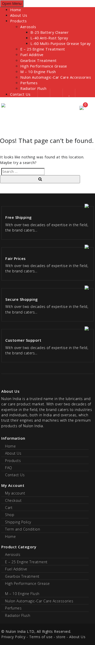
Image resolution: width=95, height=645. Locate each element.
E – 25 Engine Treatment (42, 49)
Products (18, 21)
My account (15, 493)
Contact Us (15, 474)
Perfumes (28, 82)
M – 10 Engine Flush (38, 71)
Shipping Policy (18, 522)
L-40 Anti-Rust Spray (49, 38)
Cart (8, 507)
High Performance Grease (43, 66)
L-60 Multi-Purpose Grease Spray (60, 43)
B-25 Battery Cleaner (49, 32)
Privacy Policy (13, 636)
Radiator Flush (17, 615)
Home (15, 9)
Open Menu (12, 3)
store (61, 636)
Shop (9, 514)
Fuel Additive (32, 54)
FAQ (8, 467)
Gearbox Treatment (38, 60)
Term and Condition (22, 529)
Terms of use (41, 636)
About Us (18, 15)
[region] (47, 118)
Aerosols (28, 26)
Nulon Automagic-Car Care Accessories (55, 77)
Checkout (13, 500)
